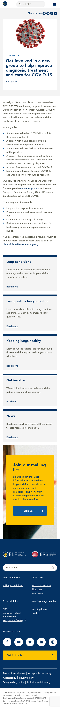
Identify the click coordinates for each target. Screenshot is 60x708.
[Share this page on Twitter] (44, 13)
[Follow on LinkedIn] (41, 645)
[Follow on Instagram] (53, 645)
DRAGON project (29, 188)
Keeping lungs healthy (39, 611)
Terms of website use (14, 673)
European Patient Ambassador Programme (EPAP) (13, 617)
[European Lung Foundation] (6, 3)
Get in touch (14, 655)
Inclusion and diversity (39, 682)
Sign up (28, 510)
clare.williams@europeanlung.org (20, 244)
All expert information (38, 591)
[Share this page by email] (55, 13)
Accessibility (9, 677)
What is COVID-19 (41, 585)
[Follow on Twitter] (30, 645)
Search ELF (30, 567)
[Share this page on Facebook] (51, 13)
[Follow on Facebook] (7, 645)
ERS (5, 609)
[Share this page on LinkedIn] (48, 13)
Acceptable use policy (39, 673)
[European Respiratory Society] (44, 554)
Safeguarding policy (13, 682)
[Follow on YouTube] (18, 645)
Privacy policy (26, 677)
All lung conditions (13, 585)
